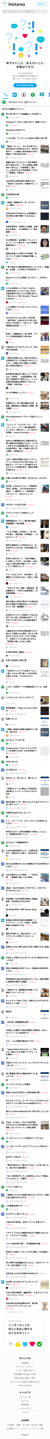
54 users (28, 173)
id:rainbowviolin (14, 273)
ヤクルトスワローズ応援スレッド (20, 513)
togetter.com (13, 176)
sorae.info (12, 929)
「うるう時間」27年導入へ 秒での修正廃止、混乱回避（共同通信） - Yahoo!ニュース (22, 534)
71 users (45, 1103)
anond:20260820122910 (18, 1228)
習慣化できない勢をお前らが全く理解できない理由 (27, 947)
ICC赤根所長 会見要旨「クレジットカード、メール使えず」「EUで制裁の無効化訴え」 (21, 242)
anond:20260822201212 (18, 974)
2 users (22, 350)
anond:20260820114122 (18, 1239)
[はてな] (13, 4)
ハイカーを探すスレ (14, 1187)
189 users (23, 805)
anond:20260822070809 (18, 1107)
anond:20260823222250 (18, 508)
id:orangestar (13, 765)
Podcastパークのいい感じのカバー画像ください (26, 122)
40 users (9, 219)
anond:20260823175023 (18, 773)
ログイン (42, 4)
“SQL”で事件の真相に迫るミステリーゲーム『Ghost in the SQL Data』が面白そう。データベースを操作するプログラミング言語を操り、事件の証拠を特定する (21, 464)
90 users (17, 1065)
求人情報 (26, 1425)
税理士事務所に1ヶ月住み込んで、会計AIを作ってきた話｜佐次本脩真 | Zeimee (21, 547)
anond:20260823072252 (18, 808)
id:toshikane (13, 1017)
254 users (9, 1130)
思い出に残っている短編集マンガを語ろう (23, 114)
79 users (9, 1149)
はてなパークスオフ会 (15, 740)
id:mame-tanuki (14, 117)
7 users (15, 823)
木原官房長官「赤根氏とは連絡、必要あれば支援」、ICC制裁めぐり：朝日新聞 (22, 229)
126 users (14, 623)
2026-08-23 (12, 761)
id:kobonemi (13, 1058)
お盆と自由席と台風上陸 (16, 660)
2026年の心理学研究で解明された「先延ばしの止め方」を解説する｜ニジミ (22, 183)
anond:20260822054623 (18, 1069)
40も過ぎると (12, 769)
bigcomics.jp (13, 1299)
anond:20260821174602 (18, 1152)
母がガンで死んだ (13, 1157)
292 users (16, 1284)
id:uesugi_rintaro (15, 859)
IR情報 (18, 1425)
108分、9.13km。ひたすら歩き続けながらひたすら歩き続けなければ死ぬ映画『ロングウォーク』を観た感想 (22, 1125)
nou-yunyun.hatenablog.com (19, 610)
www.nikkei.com (15, 597)
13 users (12, 1254)
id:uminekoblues (15, 666)
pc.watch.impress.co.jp (17, 222)
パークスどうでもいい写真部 (18, 1084)
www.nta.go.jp (14, 656)
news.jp (11, 342)
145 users (22, 732)
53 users (14, 232)
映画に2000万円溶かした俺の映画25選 (23, 1092)
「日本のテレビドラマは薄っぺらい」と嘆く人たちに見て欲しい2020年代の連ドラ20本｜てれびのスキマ (22, 673)
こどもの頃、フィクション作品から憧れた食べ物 (26, 138)
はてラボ (25, 1401)
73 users (12, 711)
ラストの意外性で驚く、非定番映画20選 (23, 1243)
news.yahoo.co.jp (15, 500)
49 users (32, 1022)
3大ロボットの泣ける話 (16, 504)
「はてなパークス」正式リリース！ (22, 102)
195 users (21, 245)
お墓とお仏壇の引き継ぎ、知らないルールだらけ (26, 478)
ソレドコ (25, 1412)
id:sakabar (12, 725)
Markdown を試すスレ (15, 130)
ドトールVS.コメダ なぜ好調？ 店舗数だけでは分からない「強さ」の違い (22, 577)
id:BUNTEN (13, 198)
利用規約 (25, 1363)
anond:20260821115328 (18, 1182)
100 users (29, 925)
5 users (15, 867)
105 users (22, 537)
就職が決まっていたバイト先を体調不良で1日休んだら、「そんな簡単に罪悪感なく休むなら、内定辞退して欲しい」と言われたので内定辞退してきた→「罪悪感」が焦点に (22, 167)
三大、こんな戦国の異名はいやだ (20, 1041)
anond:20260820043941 (18, 1269)
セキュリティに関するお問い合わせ (25, 1382)
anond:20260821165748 (18, 1160)
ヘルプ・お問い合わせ (25, 1370)
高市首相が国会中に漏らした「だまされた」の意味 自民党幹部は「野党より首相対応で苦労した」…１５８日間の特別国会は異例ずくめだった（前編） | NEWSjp (22, 379)
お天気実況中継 (12, 194)
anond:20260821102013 (18, 1201)
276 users (30, 505)
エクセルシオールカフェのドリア (20, 697)
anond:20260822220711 (18, 953)
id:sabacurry (13, 743)
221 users (29, 652)
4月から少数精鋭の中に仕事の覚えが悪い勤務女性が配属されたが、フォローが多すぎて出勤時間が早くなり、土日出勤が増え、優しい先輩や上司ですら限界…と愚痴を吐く (22, 446)
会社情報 (10, 1425)
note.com (12, 190)
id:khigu (11, 797)
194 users (9, 679)
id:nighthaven (14, 1088)
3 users (30, 993)
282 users (29, 607)
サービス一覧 (25, 1397)
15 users (31, 1179)
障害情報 (25, 1404)
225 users (19, 593)
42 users (30, 154)
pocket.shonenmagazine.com (20, 626)
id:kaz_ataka (13, 942)
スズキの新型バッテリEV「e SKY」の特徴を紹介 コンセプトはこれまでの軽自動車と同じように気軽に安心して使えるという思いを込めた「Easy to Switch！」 (22, 293)
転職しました (11, 719)
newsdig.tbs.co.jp (15, 158)
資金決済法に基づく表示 (25, 1378)
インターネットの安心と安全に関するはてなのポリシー (20, 1327)
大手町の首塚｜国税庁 (15, 652)
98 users (15, 310)
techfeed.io (13, 329)
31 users (32, 1236)
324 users (9, 949)
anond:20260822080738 (18, 1096)
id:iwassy (12, 703)
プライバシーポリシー (25, 1367)
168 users (19, 205)
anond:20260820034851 (18, 1277)
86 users (30, 393)
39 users (9, 339)
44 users (15, 259)
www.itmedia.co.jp (15, 583)
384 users (9, 1308)
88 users (15, 408)
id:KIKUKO (12, 481)
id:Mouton (12, 420)
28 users (33, 433)
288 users (29, 1295)
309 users (27, 366)
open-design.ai (14, 757)
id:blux (11, 1142)
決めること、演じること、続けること (21, 778)
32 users (9, 1225)
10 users (31, 1198)
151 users (28, 451)
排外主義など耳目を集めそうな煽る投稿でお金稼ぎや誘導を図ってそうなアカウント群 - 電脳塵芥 (22, 604)
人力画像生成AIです (14, 1206)
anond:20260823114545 (18, 827)
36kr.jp (11, 570)
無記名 (8, 1011)
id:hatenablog (14, 353)
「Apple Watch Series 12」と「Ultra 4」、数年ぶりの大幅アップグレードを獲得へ (21, 1052)
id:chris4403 (13, 125)
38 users (27, 1206)
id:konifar (12, 784)
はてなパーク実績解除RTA (17, 842)
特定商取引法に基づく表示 (25, 1374)
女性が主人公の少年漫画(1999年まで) (22, 1273)
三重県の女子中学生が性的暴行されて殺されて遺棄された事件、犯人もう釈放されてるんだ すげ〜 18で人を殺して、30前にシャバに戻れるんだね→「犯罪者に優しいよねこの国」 (22, 636)
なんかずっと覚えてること (17, 1214)
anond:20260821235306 (18, 838)
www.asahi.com (14, 235)
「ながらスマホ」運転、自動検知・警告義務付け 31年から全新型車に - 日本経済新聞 (22, 590)
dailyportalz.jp (14, 398)
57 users (9, 497)
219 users (44, 1093)
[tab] (6, 95)
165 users (25, 1157)
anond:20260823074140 (18, 894)
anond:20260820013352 (18, 1258)
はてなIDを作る (25, 85)
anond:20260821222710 (18, 1118)
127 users (9, 780)
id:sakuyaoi (13, 996)
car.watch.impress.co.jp (17, 302)
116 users (25, 891)
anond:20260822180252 (18, 1007)
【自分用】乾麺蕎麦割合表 (17, 1022)
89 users (28, 524)
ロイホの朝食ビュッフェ (16, 392)
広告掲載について (12, 1429)
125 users (42, 1274)
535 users (14, 753)
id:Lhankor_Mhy (14, 133)
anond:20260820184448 (18, 1217)
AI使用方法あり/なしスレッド (18, 813)
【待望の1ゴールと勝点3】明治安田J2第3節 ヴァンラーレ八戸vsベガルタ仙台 (21, 791)
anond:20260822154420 (18, 1026)
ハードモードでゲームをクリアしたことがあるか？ (27, 1146)
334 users (29, 566)
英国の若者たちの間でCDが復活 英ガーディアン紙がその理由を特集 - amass (21, 256)
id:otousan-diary (15, 1080)
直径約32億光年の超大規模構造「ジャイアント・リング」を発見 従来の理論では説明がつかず (21, 922)
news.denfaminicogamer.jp (18, 473)
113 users (9, 880)
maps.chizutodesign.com (18, 714)
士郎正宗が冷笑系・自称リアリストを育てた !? (25, 1222)
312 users (19, 470)
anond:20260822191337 (18, 985)
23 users (31, 1168)
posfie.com (13, 647)
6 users (31, 1265)
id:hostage (12, 915)
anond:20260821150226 (18, 1171)
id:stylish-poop (14, 816)
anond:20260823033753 (18, 870)
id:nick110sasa (14, 284)
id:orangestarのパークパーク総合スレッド (24, 416)
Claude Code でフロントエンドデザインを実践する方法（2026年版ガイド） (21, 750)
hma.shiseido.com (15, 1312)
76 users (12, 580)
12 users (26, 384)
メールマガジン (25, 1408)
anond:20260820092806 (18, 1247)
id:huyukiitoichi (14, 883)
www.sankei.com (15, 249)
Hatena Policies (25, 1385)
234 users (15, 551)
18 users (14, 186)
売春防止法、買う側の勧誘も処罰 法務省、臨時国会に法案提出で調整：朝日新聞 (22, 405)
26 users (12, 1114)
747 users (23, 1003)
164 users (33, 834)
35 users (32, 1214)
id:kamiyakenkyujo (16, 905)
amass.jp (12, 262)
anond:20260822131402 (18, 1036)
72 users (9, 939)
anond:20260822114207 (18, 1045)
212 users (15, 971)
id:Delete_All (13, 516)
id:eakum (12, 142)
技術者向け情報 (37, 1425)
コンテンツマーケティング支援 (32, 1429)
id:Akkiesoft (13, 1190)
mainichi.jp (13, 527)
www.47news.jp (15, 209)
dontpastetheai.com (16, 1288)
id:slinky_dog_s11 (15, 1133)
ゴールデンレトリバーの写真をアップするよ (24, 1138)
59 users (38, 1041)
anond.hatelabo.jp (15, 313)
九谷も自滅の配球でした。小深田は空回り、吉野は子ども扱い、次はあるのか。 (22, 853)
